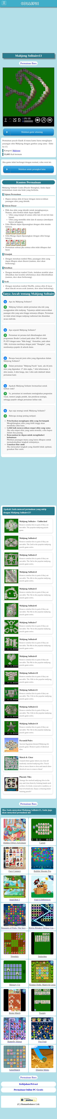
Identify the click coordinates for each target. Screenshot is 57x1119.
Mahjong (16, 150)
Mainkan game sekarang (32, 132)
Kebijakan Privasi (28, 1084)
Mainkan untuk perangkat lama (32, 169)
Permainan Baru (28, 63)
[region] (28, 482)
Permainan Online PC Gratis (28, 1089)
